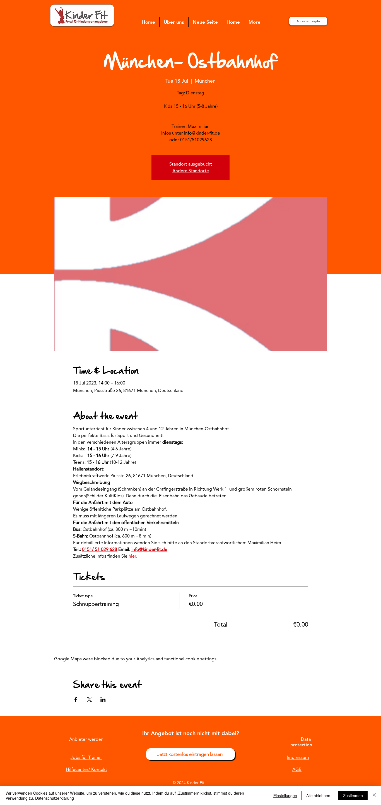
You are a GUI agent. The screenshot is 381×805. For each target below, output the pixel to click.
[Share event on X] (89, 699)
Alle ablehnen (318, 795)
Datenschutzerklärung (54, 798)
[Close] (374, 795)
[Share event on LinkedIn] (103, 699)
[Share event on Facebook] (75, 699)
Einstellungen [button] (285, 795)
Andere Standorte (190, 170)
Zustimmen (353, 795)
